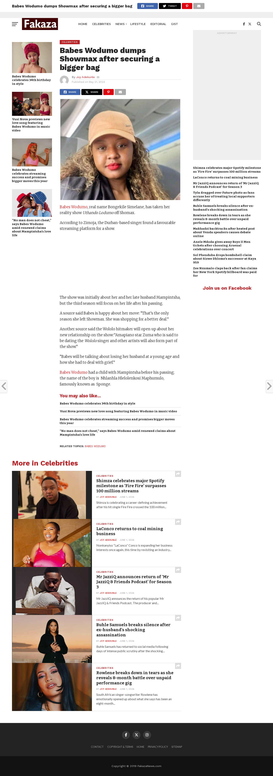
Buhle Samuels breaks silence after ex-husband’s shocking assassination (223, 207)
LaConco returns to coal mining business (225, 177)
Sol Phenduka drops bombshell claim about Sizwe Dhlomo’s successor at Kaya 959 (224, 258)
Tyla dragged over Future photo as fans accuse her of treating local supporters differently (224, 196)
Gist (174, 24)
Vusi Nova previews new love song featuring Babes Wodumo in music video (31, 124)
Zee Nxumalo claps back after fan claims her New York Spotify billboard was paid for (225, 271)
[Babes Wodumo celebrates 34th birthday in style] (32, 72)
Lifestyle (138, 24)
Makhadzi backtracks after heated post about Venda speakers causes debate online (224, 232)
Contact (97, 746)
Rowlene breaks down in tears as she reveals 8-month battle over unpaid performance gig (222, 218)
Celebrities (101, 24)
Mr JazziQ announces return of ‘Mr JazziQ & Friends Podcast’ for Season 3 (226, 185)
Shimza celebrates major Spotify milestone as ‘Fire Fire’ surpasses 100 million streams (227, 169)
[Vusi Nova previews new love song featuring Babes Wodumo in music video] (32, 114)
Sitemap (176, 746)
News (120, 24)
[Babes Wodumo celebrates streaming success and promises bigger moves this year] (32, 165)
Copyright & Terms (120, 746)
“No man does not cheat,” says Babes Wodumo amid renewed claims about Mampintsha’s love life (31, 227)
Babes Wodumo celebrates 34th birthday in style (31, 80)
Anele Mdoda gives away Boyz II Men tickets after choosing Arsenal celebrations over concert (221, 245)
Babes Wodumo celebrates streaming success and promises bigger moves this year (30, 175)
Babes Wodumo (74, 207)
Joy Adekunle (85, 77)
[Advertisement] (120, 264)
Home (82, 24)
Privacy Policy (158, 746)
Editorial (158, 24)
